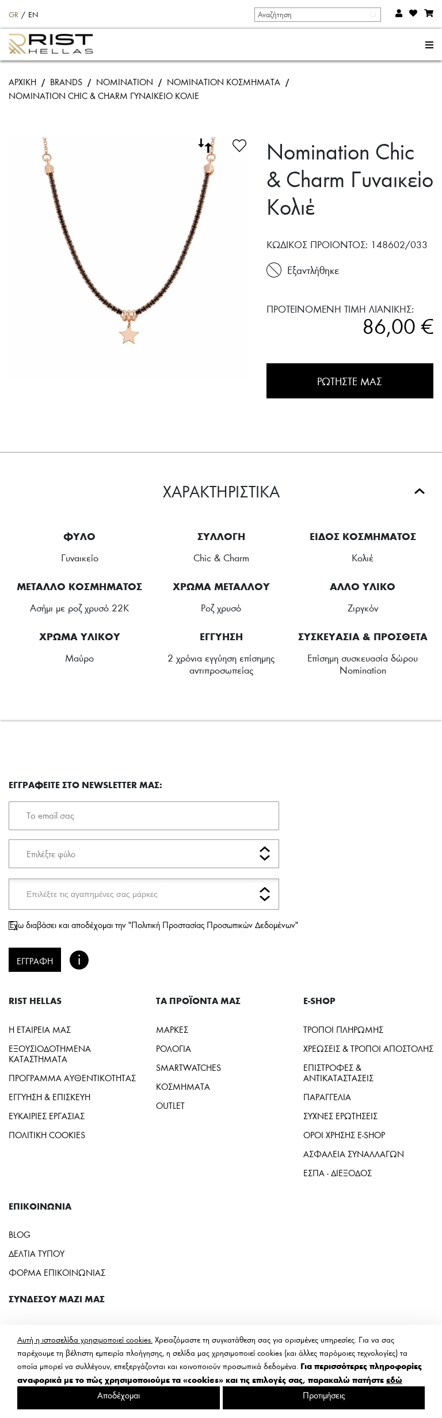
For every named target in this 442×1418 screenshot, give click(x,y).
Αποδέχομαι (118, 1395)
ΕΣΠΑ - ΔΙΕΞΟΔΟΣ (337, 1173)
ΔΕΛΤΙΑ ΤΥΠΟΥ (36, 1253)
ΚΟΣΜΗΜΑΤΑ (183, 1086)
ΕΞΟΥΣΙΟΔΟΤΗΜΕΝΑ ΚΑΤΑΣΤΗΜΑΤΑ (50, 1054)
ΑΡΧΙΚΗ (22, 82)
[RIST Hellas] (55, 44)
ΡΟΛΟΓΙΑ (173, 1048)
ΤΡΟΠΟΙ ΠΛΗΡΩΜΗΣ (343, 1029)
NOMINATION (124, 82)
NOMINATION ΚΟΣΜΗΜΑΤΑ (223, 82)
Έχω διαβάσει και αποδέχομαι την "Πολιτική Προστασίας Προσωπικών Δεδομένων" (153, 924)
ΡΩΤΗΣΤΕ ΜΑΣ (349, 381)
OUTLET (170, 1105)
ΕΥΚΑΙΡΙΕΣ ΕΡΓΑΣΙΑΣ (47, 1116)
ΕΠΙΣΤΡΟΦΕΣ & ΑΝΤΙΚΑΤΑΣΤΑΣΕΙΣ (338, 1073)
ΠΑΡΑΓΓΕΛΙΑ (327, 1097)
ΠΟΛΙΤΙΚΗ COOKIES (47, 1135)
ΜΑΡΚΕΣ (172, 1029)
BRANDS (66, 82)
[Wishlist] (239, 144)
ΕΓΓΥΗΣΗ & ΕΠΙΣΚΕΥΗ (49, 1097)
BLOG (20, 1234)
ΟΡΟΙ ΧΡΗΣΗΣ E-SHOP (344, 1135)
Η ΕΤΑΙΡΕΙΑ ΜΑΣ (40, 1029)
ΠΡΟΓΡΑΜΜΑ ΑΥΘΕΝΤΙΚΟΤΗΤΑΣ (72, 1078)
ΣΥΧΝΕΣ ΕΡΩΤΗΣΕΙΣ (340, 1116)
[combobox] (317, 14)
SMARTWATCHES (188, 1067)
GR (13, 14)
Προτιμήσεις (324, 1395)
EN (33, 14)
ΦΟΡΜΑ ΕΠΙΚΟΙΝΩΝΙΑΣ (57, 1272)
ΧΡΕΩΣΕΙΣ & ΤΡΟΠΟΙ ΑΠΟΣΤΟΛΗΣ (368, 1048)
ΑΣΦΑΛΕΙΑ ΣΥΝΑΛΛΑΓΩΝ (353, 1154)
